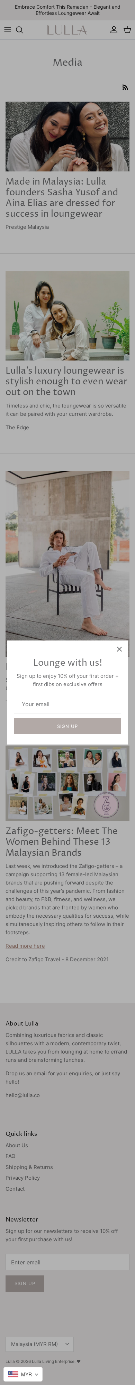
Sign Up (67, 726)
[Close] (119, 649)
